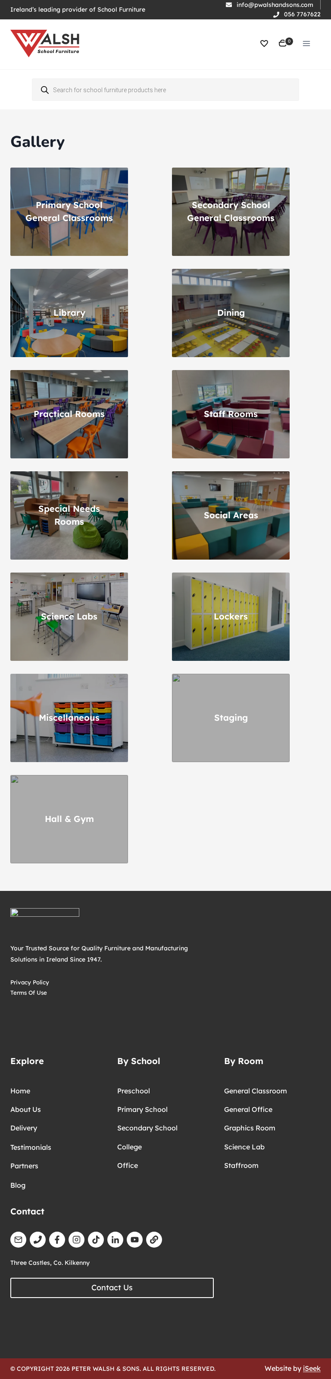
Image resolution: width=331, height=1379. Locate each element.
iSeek (312, 1368)
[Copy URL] (154, 1240)
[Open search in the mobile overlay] (165, 89)
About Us (25, 1109)
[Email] (18, 1240)
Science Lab (244, 1146)
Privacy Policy (29, 982)
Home (20, 1090)
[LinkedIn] (115, 1240)
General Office (248, 1109)
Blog (17, 1185)
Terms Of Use (28, 992)
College (129, 1146)
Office (127, 1165)
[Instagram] (76, 1240)
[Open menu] (306, 43)
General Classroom (255, 1090)
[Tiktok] (96, 1240)
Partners (24, 1165)
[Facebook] (57, 1240)
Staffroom (241, 1165)
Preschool (133, 1090)
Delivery (23, 1128)
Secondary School (147, 1128)
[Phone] (38, 1240)
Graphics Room (249, 1128)
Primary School (142, 1109)
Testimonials (30, 1147)
